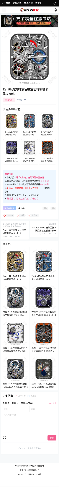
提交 (52, 438)
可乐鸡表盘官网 (37, 466)
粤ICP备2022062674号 (29, 470)
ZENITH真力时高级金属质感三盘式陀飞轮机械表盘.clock (15, 315)
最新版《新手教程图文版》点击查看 (22, 198)
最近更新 (8, 100)
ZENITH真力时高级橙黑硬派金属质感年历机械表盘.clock (43, 351)
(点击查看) (44, 181)
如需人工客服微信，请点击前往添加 (22, 188)
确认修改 (52, 403)
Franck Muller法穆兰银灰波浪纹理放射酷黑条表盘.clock (44, 230)
